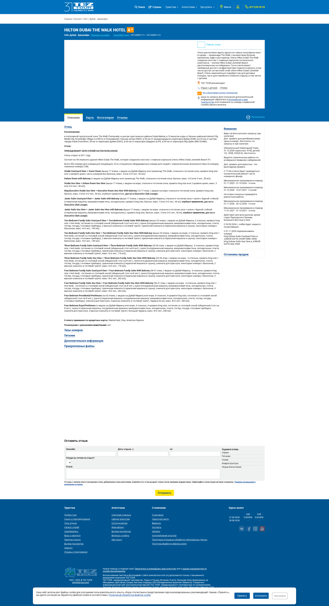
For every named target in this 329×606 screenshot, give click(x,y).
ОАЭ (85, 18)
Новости (68, 547)
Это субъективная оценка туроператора (220, 93)
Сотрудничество (119, 523)
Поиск (141, 7)
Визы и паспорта (72, 535)
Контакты (156, 527)
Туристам (170, 7)
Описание (73, 117)
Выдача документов (73, 543)
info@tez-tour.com (80, 582)
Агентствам (188, 7)
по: (171, 449)
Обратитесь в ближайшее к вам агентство (155, 569)
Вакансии (156, 523)
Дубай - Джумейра (98, 18)
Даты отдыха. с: (126, 449)
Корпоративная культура (164, 535)
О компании (157, 514)
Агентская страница (121, 514)
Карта (90, 117)
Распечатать (258, 117)
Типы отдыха (70, 523)
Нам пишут (117, 539)
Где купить (206, 7)
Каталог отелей (71, 527)
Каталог (78, 18)
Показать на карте (100, 35)
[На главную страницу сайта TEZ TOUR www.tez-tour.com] (78, 7)
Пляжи (223, 88)
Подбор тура (70, 514)
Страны (157, 7)
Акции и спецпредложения (77, 519)
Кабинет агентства (121, 519)
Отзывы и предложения (75, 551)
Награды (156, 531)
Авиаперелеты (71, 531)
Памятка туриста (72, 539)
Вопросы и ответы (120, 535)
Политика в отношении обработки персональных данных (179, 539)
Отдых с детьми (209, 88)
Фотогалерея (105, 117)
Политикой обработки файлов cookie (130, 595)
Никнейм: (70, 449)
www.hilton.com (121, 35)
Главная (68, 18)
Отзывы (122, 117)
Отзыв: (69, 466)
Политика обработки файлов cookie (169, 543)
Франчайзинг (118, 527)
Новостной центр (160, 519)
